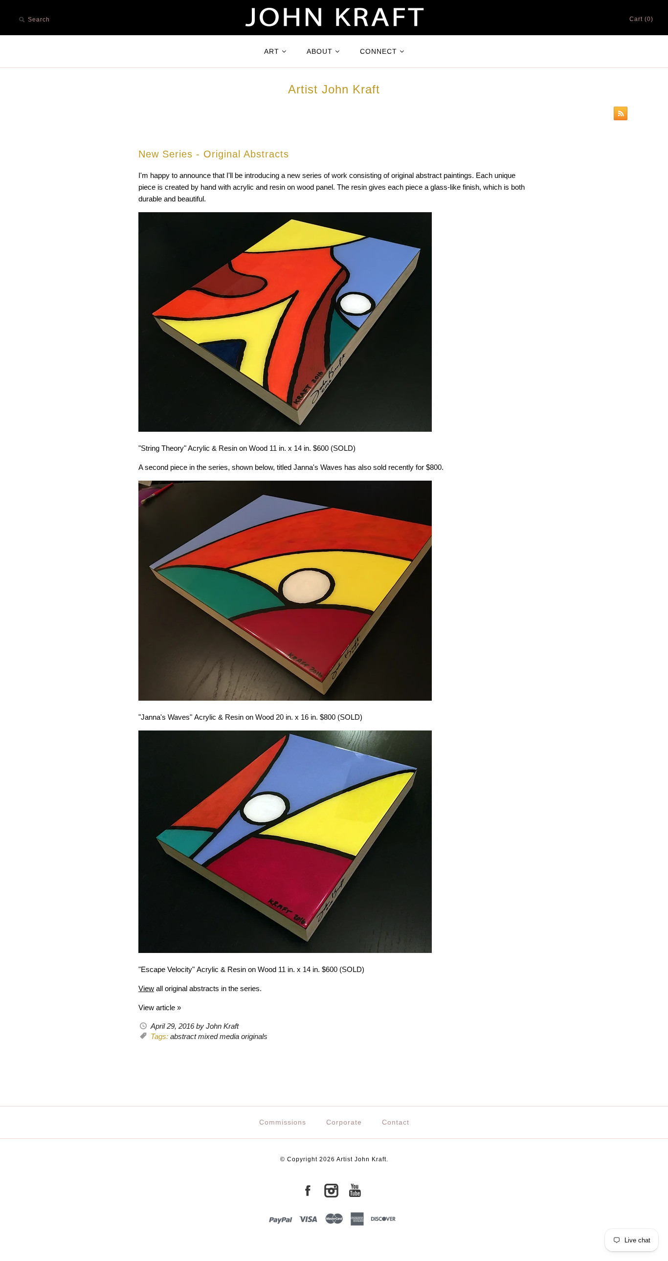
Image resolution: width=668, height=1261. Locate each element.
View (146, 988)
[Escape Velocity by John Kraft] (285, 950)
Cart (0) (641, 19)
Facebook (307, 1190)
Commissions (282, 1122)
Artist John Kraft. (362, 1159)
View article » (159, 1007)
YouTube (354, 1190)
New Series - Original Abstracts (213, 154)
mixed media (218, 1036)
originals (254, 1036)
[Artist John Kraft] (334, 5)
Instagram (331, 1190)
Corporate (344, 1122)
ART (271, 51)
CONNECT (378, 51)
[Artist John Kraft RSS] (618, 115)
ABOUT (320, 51)
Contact (395, 1122)
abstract (183, 1036)
